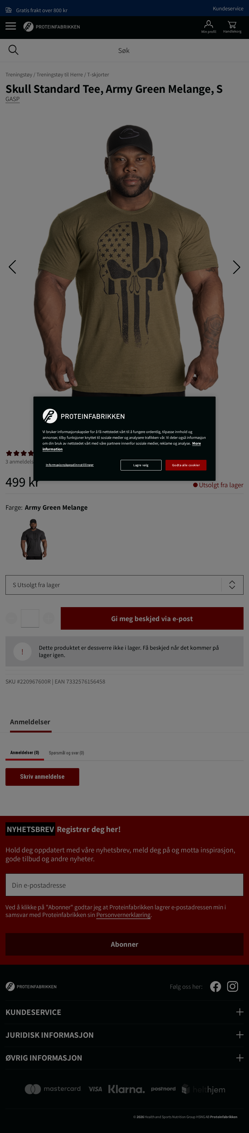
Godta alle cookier (186, 465)
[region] (124, 439)
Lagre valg (140, 465)
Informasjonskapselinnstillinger (70, 465)
